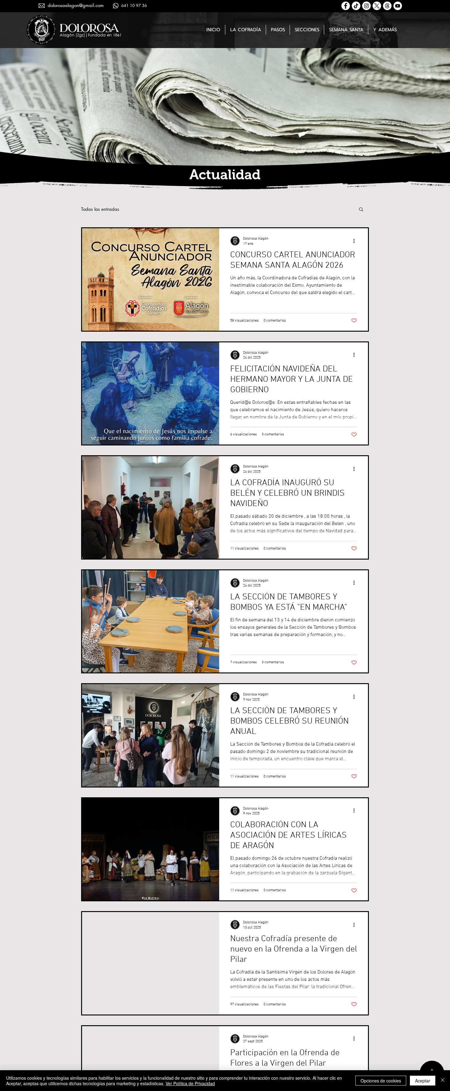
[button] (245, 30)
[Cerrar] (442, 1080)
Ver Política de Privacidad (190, 1083)
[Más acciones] (356, 240)
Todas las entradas (100, 209)
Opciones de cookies (381, 1081)
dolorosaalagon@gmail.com (76, 5)
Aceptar (422, 1081)
